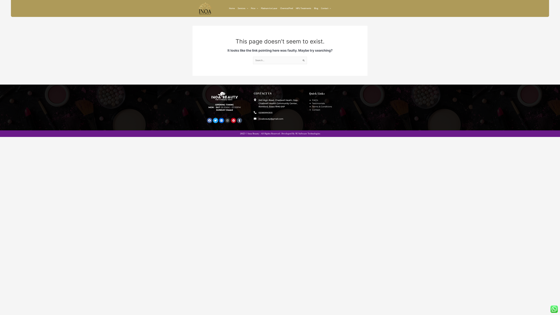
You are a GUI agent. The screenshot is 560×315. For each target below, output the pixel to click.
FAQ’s (315, 100)
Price (253, 8)
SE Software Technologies (307, 133)
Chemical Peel (286, 8)
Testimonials (318, 103)
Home (232, 8)
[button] (246, 8)
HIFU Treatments (303, 8)
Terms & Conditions (322, 106)
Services (241, 8)
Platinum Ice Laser (269, 8)
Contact (324, 8)
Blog (316, 8)
